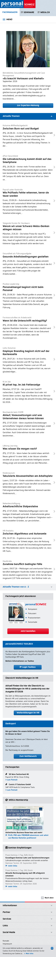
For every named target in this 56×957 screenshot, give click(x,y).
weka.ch (45, 12)
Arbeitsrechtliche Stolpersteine (20, 506)
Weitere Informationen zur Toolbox (19, 661)
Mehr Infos (29, 953)
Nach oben (49, 897)
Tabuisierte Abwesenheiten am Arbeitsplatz (28, 475)
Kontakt (6, 941)
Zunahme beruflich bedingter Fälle (22, 564)
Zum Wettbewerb (28, 756)
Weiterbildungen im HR (28, 712)
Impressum (7, 944)
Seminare (29, 12)
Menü (9, 19)
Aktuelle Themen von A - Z (16, 586)
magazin (9, 12)
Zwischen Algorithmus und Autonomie (24, 533)
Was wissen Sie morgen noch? (20, 448)
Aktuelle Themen (11, 116)
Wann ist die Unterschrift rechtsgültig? (25, 320)
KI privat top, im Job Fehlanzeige (21, 384)
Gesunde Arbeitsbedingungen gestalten (26, 256)
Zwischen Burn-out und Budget (21, 128)
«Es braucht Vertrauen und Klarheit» (23, 78)
